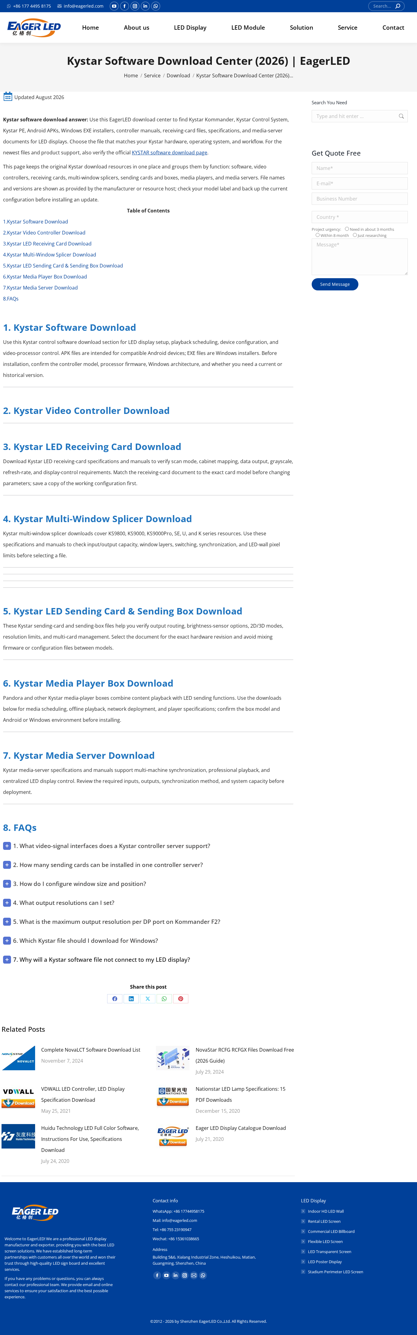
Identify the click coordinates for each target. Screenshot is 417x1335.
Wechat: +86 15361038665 (176, 1238)
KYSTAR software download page (169, 152)
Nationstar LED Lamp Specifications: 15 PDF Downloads (240, 1094)
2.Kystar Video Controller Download (44, 232)
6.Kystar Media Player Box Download (45, 276)
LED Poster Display (325, 1261)
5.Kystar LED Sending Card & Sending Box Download (63, 265)
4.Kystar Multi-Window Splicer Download (49, 254)
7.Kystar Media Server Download (40, 287)
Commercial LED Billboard (331, 1231)
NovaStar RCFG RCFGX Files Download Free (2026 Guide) (245, 1055)
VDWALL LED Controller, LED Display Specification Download (83, 1094)
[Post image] (18, 1058)
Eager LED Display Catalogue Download (241, 1128)
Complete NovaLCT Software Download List (90, 1049)
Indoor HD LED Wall (326, 1211)
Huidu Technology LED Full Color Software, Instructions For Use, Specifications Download (90, 1139)
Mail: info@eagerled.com (175, 1220)
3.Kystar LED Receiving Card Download (47, 243)
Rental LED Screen (324, 1221)
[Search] (397, 6)
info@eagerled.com (83, 6)
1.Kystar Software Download (35, 221)
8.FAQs (11, 298)
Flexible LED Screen (325, 1241)
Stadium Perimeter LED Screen (335, 1271)
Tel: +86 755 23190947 (172, 1229)
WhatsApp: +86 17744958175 (178, 1211)
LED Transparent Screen (329, 1251)
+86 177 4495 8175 (32, 6)
